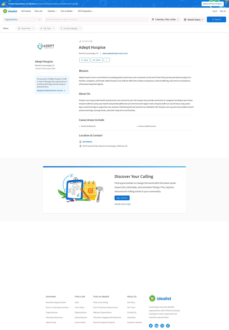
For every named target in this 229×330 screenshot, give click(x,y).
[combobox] (96, 19)
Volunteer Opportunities (56, 302)
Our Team (131, 307)
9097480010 (87, 141)
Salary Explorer (81, 317)
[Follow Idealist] (151, 326)
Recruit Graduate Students (104, 322)
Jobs (77, 302)
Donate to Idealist (134, 322)
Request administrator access (50, 90)
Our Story (131, 302)
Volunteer (51, 11)
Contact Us (131, 312)
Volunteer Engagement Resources (107, 317)
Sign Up (223, 11)
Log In (214, 11)
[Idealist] (10, 11)
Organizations (52, 312)
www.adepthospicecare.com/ (115, 53)
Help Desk (131, 317)
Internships (79, 307)
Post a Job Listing (100, 302)
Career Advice (80, 322)
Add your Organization (102, 312)
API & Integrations (85, 11)
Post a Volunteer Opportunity (105, 307)
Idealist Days (51, 322)
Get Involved (26, 11)
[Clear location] (178, 19)
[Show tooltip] (91, 41)
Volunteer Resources (54, 317)
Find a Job (38, 11)
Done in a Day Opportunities (57, 307)
